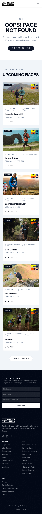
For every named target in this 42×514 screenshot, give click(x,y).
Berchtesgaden (7, 451)
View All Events (21, 358)
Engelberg (5, 467)
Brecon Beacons (28, 470)
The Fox (25, 461)
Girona (4, 457)
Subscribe (21, 405)
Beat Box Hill (26, 454)
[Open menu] (38, 4)
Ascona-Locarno (7, 454)
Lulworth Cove (27, 448)
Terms (24, 509)
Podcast (4, 482)
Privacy (18, 509)
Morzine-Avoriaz (7, 461)
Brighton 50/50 (27, 473)
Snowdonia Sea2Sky (29, 445)
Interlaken (5, 464)
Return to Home (22, 48)
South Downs (27, 464)
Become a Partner (8, 491)
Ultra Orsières (6, 448)
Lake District (26, 457)
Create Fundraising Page (10, 488)
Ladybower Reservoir (29, 451)
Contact (4, 494)
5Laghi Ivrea (6, 445)
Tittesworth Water (28, 467)
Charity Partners (7, 485)
